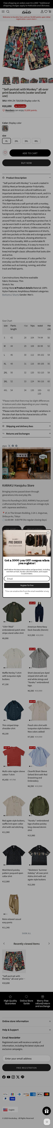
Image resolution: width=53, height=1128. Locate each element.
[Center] (48, 532)
